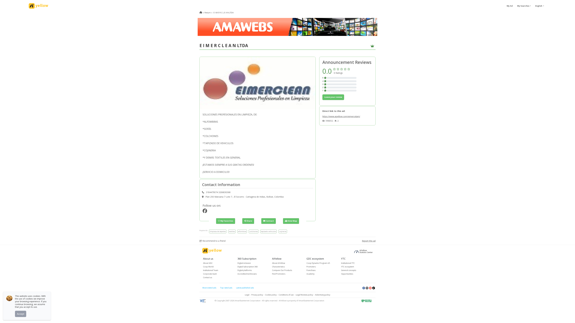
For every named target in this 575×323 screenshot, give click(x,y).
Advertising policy (322, 295)
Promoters (311, 266)
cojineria (282, 231)
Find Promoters (278, 274)
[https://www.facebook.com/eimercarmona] (205, 211)
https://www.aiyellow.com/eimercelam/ (341, 116)
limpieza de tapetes (218, 231)
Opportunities (347, 274)
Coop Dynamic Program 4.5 (318, 263)
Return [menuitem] (208, 12)
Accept (20, 314)
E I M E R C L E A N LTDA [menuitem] (223, 12)
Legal (247, 295)
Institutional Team (210, 270)
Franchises (311, 270)
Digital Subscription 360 (247, 266)
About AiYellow (278, 263)
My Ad (510, 5)
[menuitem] (200, 12)
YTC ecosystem (347, 266)
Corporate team (210, 274)
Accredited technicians (247, 274)
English (539, 5)
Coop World (208, 266)
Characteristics (278, 266)
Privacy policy (257, 295)
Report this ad (369, 240)
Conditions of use (286, 295)
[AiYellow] (212, 250)
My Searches (523, 5)
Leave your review (333, 97)
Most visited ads (209, 288)
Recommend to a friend (214, 240)
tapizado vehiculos (268, 231)
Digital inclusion (244, 263)
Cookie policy (271, 295)
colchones (253, 231)
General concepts (348, 270)
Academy (310, 274)
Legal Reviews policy (304, 295)
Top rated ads (226, 288)
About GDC (208, 263)
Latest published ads (245, 288)
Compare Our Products (282, 270)
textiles (232, 231)
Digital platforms (244, 270)
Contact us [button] (207, 277)
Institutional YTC (348, 263)
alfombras (242, 231)
